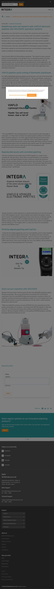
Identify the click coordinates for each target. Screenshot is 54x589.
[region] (27, 93)
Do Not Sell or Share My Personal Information (17, 95)
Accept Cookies (32, 95)
